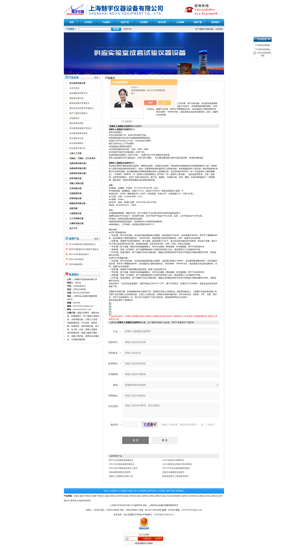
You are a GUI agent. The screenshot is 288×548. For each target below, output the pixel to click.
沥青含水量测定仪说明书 (173, 472)
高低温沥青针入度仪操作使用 (175, 476)
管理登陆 (138, 514)
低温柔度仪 (75, 118)
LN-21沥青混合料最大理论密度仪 (177, 464)
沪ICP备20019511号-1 (164, 514)
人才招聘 (161, 491)
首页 (106, 491)
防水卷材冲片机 (77, 138)
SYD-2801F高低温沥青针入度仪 (123, 468)
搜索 (116, 29)
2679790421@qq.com (83, 306)
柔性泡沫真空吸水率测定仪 (82, 108)
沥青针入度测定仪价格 (156, 316)
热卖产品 (132, 491)
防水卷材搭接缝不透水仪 (81, 128)
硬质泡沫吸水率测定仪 (80, 103)
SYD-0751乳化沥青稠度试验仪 (176, 468)
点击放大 (128, 121)
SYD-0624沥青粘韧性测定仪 (121, 464)
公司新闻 (142, 491)
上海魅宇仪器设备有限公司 (122, 505)
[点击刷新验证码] (149, 424)
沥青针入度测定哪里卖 (197, 316)
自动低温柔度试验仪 (79, 133)
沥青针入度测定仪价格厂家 (121, 476)
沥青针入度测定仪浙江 (135, 316)
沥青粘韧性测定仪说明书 (120, 472)
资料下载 (170, 491)
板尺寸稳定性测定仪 (79, 113)
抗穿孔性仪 (75, 88)
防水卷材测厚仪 (77, 143)
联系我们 (180, 491)
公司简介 (114, 491)
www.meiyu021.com (82, 309)
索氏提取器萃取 (77, 123)
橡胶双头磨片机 (77, 98)
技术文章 (152, 491)
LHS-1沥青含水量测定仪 (173, 460)
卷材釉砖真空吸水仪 (79, 93)
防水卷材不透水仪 (78, 148)
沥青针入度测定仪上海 (176, 316)
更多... (97, 77)
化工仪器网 (144, 534)
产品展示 (123, 491)
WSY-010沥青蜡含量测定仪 (121, 460)
